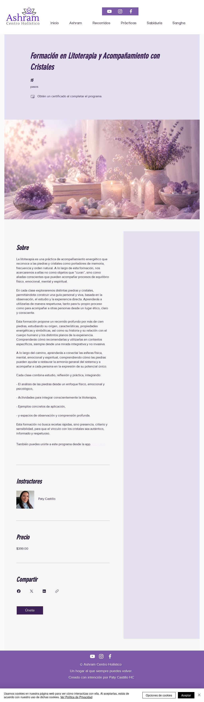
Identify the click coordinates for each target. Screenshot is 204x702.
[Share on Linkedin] (44, 591)
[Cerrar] (199, 695)
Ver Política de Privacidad (76, 697)
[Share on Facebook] (18, 591)
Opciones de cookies (159, 695)
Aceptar (186, 695)
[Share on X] (31, 591)
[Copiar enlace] (57, 591)
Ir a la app (98, 444)
